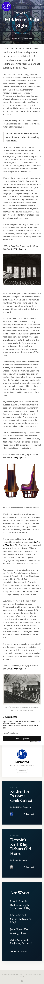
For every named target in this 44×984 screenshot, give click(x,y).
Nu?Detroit (22, 762)
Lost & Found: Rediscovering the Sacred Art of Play (20, 904)
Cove (39, 742)
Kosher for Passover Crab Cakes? (21, 796)
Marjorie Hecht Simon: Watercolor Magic (20, 918)
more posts (18, 766)
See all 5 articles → (18, 951)
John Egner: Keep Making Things (20, 931)
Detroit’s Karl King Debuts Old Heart (20, 846)
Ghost (22, 977)
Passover (13, 787)
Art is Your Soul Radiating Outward (21, 941)
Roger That (14, 835)
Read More (22, 771)
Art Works (21, 13)
